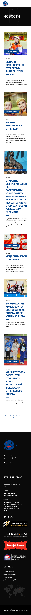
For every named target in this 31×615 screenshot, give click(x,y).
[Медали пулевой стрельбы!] (15, 242)
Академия (9, 170)
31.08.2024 (8, 58)
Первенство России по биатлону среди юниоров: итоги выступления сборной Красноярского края (12, 506)
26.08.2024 (8, 119)
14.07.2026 (5, 490)
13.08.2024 (8, 300)
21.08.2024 (8, 253)
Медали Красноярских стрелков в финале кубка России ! (15, 68)
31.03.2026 (5, 499)
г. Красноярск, (7, 577)
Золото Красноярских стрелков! (15, 125)
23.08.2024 (8, 177)
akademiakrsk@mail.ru (9, 574)
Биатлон (15, 170)
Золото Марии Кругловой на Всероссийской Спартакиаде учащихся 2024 (15, 310)
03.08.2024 (8, 369)
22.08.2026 (5, 482)
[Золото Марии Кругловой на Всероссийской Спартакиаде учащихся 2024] (15, 288)
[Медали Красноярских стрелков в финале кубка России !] (15, 43)
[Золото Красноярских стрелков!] (15, 104)
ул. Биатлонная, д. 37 (9, 580)
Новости (20, 170)
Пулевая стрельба (11, 51)
